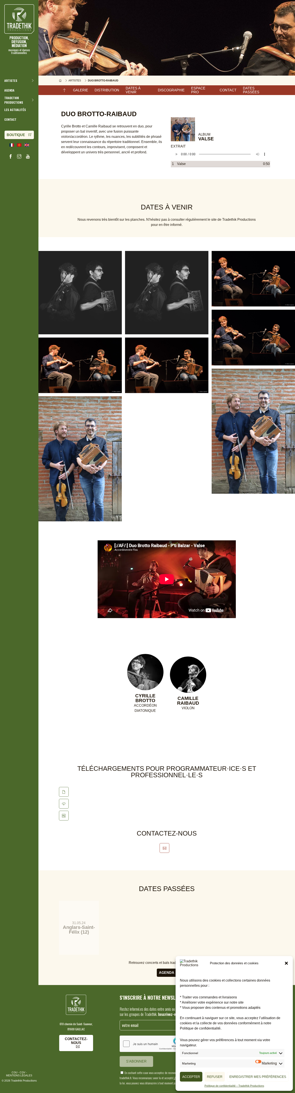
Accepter (191, 1077)
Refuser (214, 1077)
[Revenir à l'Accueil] (60, 80)
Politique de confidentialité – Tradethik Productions (234, 1085)
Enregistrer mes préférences (257, 1077)
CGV (22, 1072)
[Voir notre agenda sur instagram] (19, 156)
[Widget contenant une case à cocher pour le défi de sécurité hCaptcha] (152, 1044)
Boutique (16, 135)
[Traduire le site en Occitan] (19, 145)
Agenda (166, 972)
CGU (14, 1072)
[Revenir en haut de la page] (64, 90)
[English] (27, 145)
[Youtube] (28, 156)
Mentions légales (19, 1075)
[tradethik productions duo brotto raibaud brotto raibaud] (80, 292)
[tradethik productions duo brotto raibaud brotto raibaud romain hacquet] (253, 431)
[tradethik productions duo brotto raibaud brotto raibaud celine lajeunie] (253, 278)
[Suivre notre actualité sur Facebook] (10, 156)
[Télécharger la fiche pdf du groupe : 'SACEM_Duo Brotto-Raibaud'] (64, 804)
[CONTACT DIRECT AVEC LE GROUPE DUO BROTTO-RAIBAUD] (164, 848)
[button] (286, 963)
